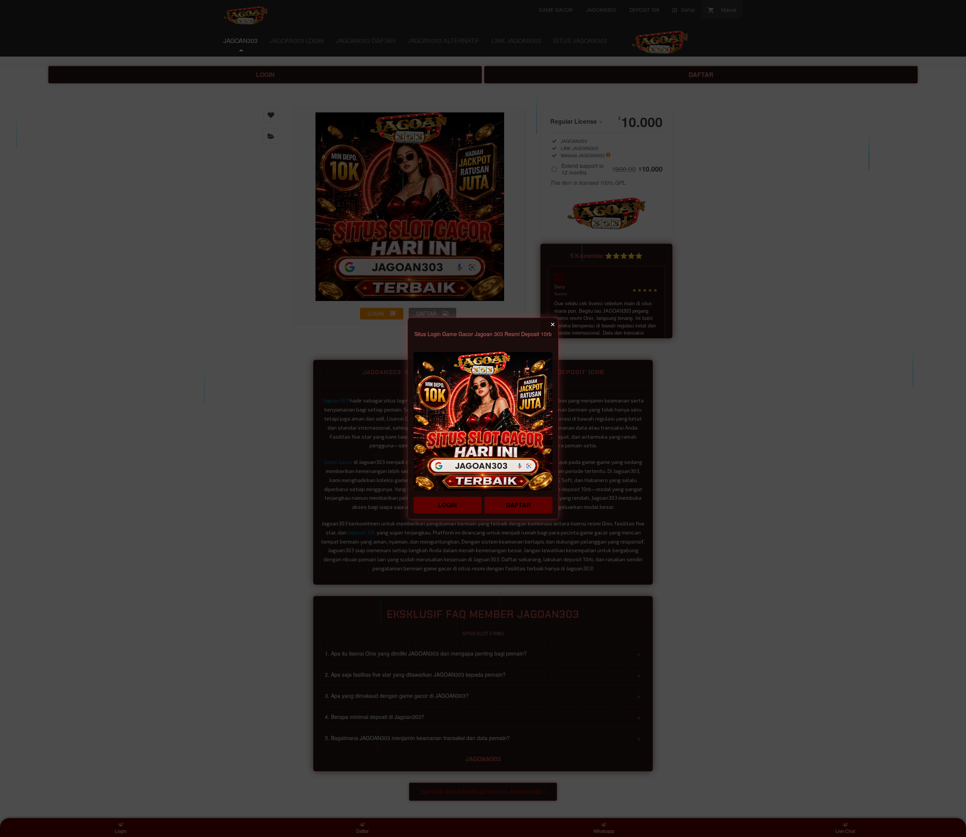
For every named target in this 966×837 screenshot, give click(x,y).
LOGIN (447, 505)
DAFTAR (518, 505)
